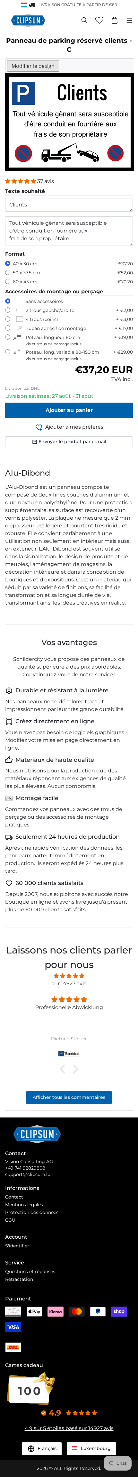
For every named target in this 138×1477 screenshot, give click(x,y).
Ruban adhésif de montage (55, 328)
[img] (69, 976)
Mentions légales (24, 1205)
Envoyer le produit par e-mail (72, 441)
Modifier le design (33, 65)
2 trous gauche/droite (50, 310)
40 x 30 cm (25, 264)
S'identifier (17, 1246)
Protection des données (31, 1212)
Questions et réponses (30, 1271)
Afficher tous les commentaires (69, 1097)
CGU (10, 1220)
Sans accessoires (44, 301)
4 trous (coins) (42, 319)
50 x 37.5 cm (26, 273)
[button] (21, 181)
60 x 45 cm (25, 282)
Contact (14, 1197)
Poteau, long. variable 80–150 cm (62, 355)
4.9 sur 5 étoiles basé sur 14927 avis (69, 1428)
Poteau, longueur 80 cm (54, 340)
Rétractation (19, 1279)
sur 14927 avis (69, 983)
